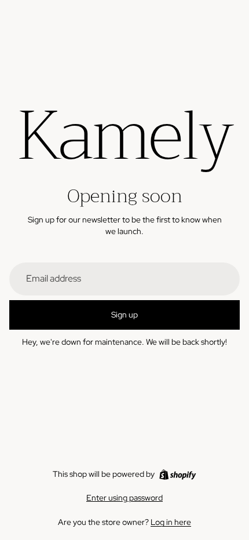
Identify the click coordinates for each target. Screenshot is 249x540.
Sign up (124, 314)
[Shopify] (177, 474)
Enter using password (124, 497)
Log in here (171, 522)
